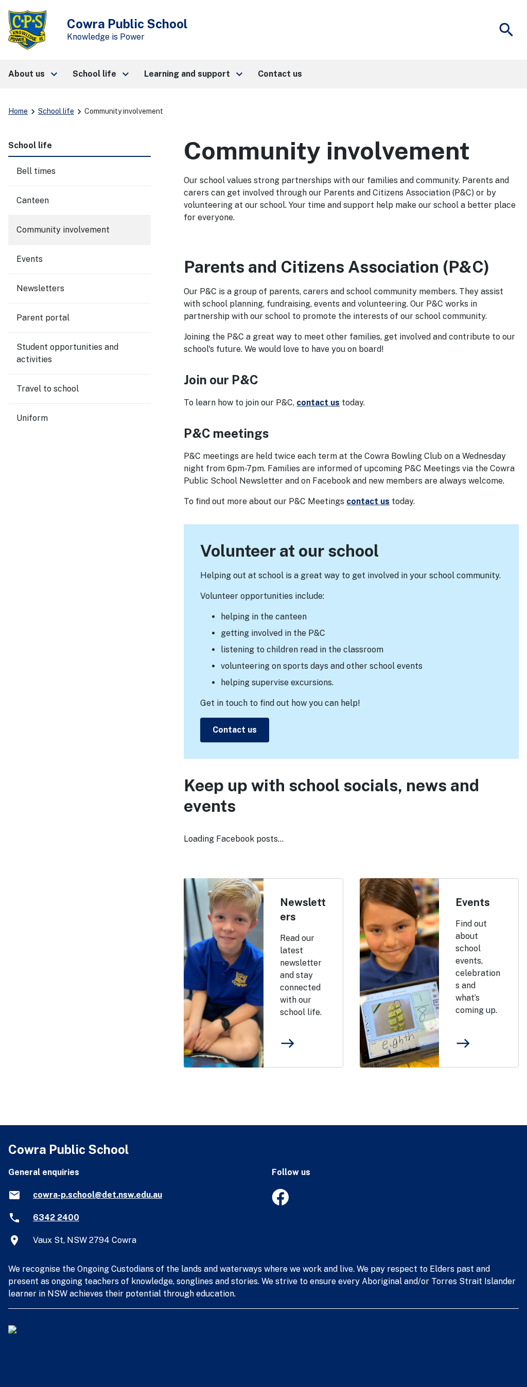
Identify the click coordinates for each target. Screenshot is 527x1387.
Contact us (235, 730)
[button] (32, 74)
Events (472, 902)
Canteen (32, 200)
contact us (318, 402)
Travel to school (47, 389)
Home (18, 111)
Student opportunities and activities (67, 353)
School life (56, 111)
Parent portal (42, 318)
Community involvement (63, 230)
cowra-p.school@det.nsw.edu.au (97, 1195)
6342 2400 (56, 1217)
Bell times (36, 171)
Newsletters (303, 909)
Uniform (32, 418)
